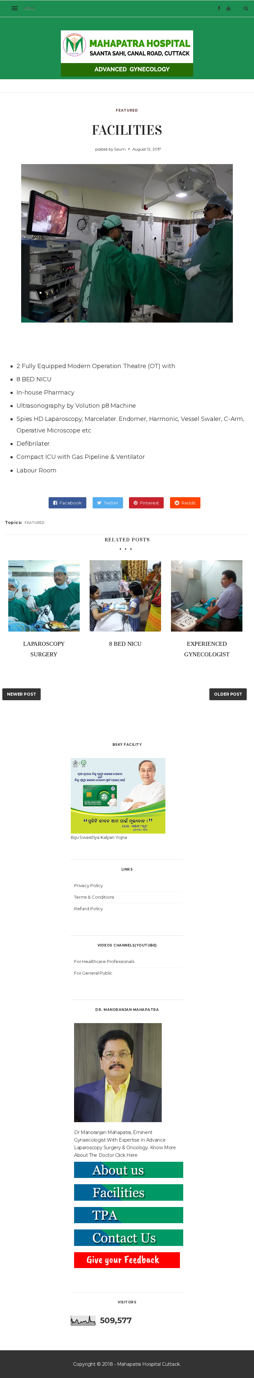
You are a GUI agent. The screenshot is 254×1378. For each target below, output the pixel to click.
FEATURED (127, 110)
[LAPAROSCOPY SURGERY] (44, 596)
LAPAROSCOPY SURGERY (44, 649)
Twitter (111, 502)
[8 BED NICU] (125, 596)
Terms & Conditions (94, 897)
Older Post (228, 694)
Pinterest (149, 502)
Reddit (189, 502)
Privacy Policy (88, 885)
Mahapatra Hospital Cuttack (148, 1364)
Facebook (71, 502)
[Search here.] (245, 8)
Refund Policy (88, 908)
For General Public (93, 973)
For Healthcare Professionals (104, 961)
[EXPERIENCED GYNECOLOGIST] (207, 596)
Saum (119, 149)
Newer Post (21, 694)
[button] (25, 8)
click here (126, 1155)
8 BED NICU (34, 379)
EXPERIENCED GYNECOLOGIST (207, 649)
